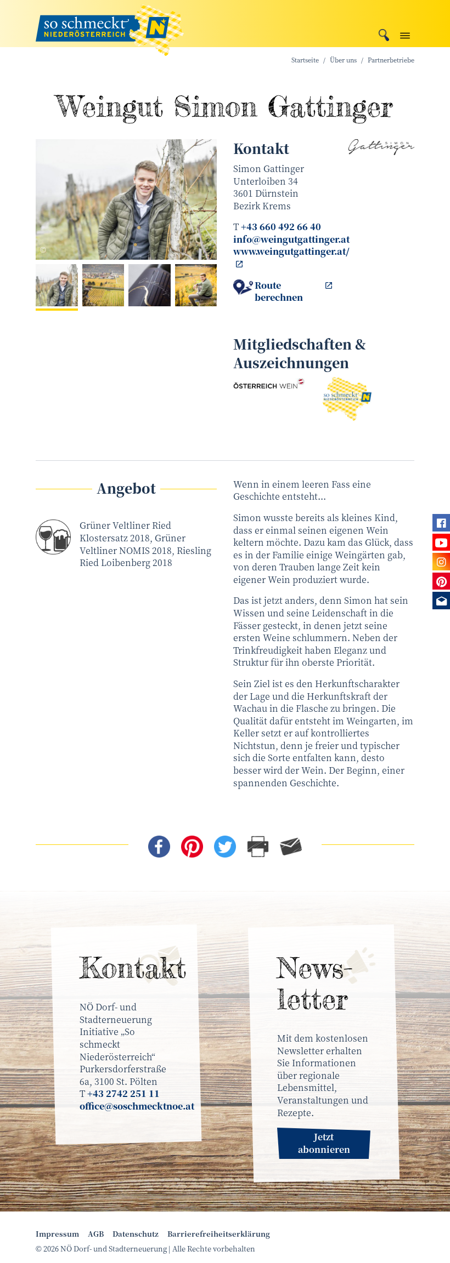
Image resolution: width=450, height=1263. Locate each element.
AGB (96, 1234)
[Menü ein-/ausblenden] (405, 33)
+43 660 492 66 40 (281, 226)
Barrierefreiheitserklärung (218, 1234)
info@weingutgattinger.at (291, 239)
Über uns (343, 60)
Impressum (57, 1234)
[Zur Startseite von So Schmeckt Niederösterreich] (109, 23)
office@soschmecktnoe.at (137, 1106)
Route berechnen (279, 291)
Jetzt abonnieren (324, 1143)
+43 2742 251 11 (123, 1093)
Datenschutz (136, 1234)
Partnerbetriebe (391, 60)
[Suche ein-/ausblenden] (383, 33)
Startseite (305, 60)
